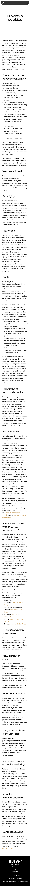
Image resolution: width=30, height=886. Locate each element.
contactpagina (7, 848)
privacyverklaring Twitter (17, 624)
